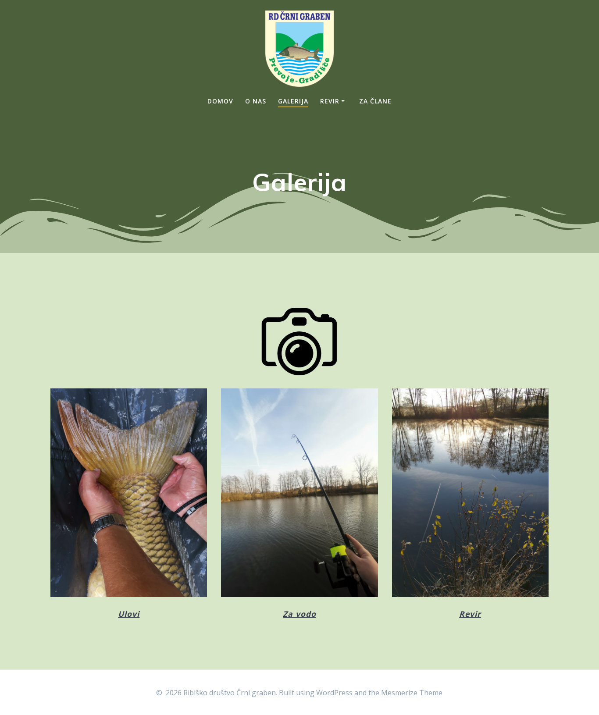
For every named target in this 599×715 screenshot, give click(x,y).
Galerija (293, 101)
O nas (255, 101)
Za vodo (299, 613)
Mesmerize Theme (411, 692)
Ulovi (128, 613)
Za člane (375, 101)
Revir (329, 101)
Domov (220, 101)
